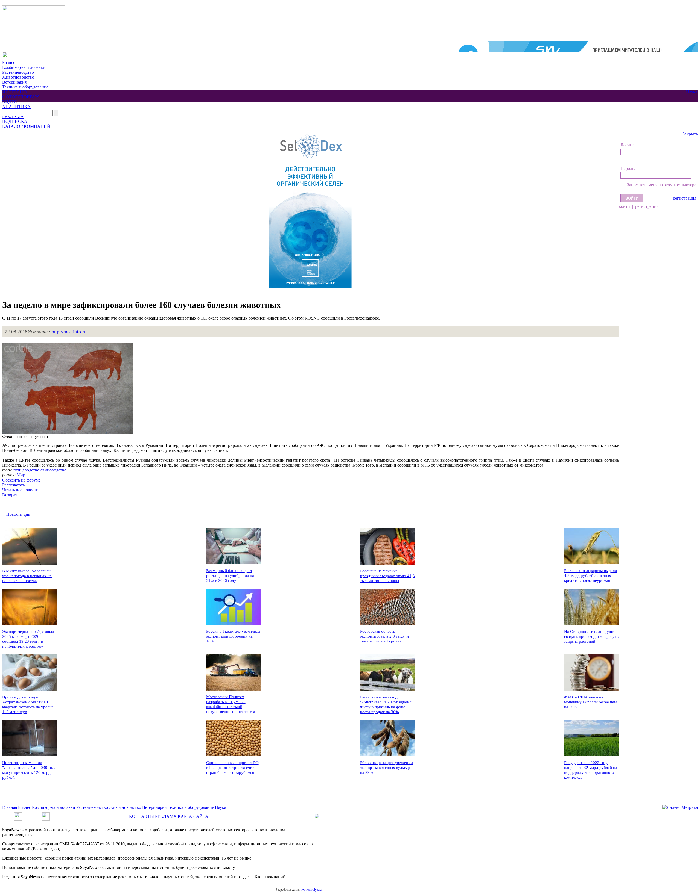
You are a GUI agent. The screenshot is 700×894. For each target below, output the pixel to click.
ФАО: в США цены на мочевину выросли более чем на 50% (590, 702)
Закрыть (690, 134)
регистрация (684, 198)
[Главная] (6, 54)
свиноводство (53, 470)
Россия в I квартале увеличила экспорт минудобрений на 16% (233, 636)
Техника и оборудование (25, 87)
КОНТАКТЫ (141, 816)
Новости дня (18, 514)
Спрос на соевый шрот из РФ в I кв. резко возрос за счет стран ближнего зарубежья (232, 767)
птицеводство (26, 470)
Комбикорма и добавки (23, 67)
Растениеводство (18, 72)
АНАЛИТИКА (16, 106)
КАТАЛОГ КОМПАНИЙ (26, 126)
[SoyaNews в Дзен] (46, 814)
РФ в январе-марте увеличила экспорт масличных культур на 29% (386, 767)
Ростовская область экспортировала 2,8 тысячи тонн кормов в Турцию (384, 636)
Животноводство (18, 77)
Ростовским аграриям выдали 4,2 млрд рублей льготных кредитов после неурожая (590, 575)
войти (624, 206)
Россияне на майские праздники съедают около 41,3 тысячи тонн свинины (387, 576)
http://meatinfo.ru (69, 331)
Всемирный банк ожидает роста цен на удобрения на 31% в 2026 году (230, 575)
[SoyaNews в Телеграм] (18, 814)
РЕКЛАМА (13, 116)
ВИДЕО (10, 101)
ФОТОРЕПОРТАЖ (20, 97)
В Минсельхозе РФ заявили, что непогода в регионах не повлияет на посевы (27, 576)
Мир (21, 475)
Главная (9, 807)
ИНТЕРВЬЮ (14, 92)
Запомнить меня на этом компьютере (661, 184)
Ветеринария (14, 82)
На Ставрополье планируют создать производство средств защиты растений (591, 636)
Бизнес (8, 62)
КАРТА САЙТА (193, 816)
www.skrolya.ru (311, 890)
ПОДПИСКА (14, 121)
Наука (691, 92)
